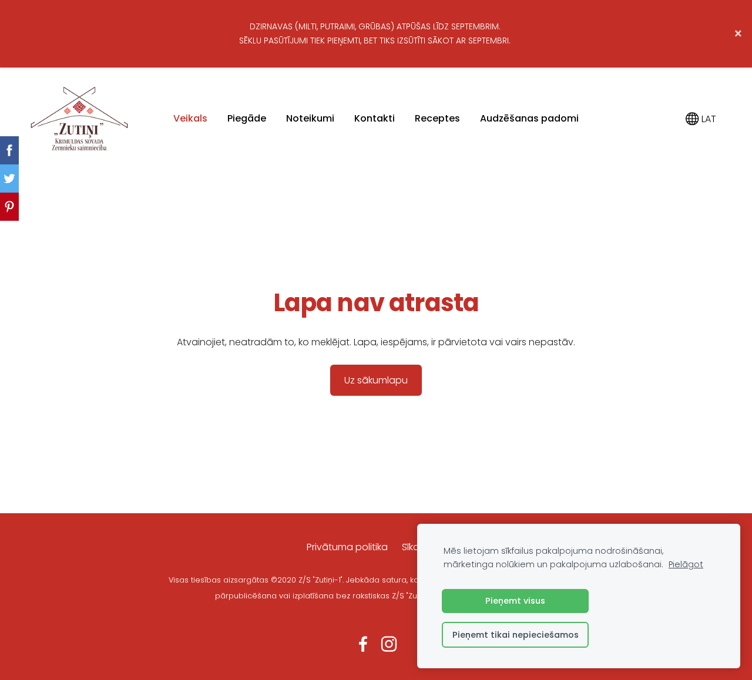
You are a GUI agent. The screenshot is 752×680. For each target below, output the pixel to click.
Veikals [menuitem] (190, 118)
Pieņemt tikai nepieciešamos (515, 635)
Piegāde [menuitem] (246, 118)
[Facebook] (363, 644)
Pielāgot (686, 564)
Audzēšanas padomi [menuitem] (529, 118)
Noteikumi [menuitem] (310, 118)
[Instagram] (389, 644)
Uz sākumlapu (376, 380)
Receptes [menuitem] (437, 118)
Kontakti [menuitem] (374, 118)
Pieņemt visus (515, 601)
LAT (707, 119)
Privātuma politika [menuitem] (347, 547)
